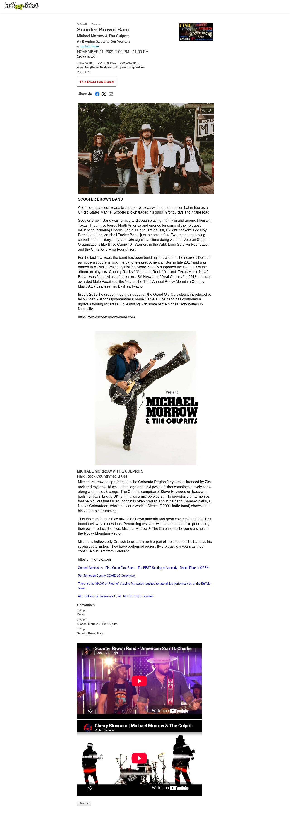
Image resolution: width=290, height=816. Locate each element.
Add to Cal (88, 56)
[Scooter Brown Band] (196, 31)
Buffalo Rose (89, 46)
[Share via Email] (111, 93)
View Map (84, 803)
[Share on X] (104, 93)
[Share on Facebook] (97, 93)
